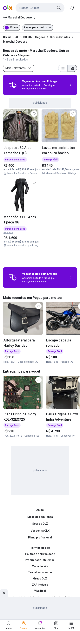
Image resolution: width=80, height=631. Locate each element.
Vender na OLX (40, 530)
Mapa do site (40, 566)
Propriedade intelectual (40, 560)
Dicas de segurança (40, 516)
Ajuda (40, 509)
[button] (40, 7)
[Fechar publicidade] (4, 593)
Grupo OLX (40, 578)
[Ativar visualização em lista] (63, 68)
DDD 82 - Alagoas (34, 37)
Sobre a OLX (40, 523)
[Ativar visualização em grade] (72, 68)
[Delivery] (13, 85)
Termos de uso (40, 547)
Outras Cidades (60, 37)
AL (17, 37)
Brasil (7, 37)
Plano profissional (40, 537)
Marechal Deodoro (15, 41)
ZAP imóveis (40, 584)
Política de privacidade (40, 554)
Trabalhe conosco (40, 572)
